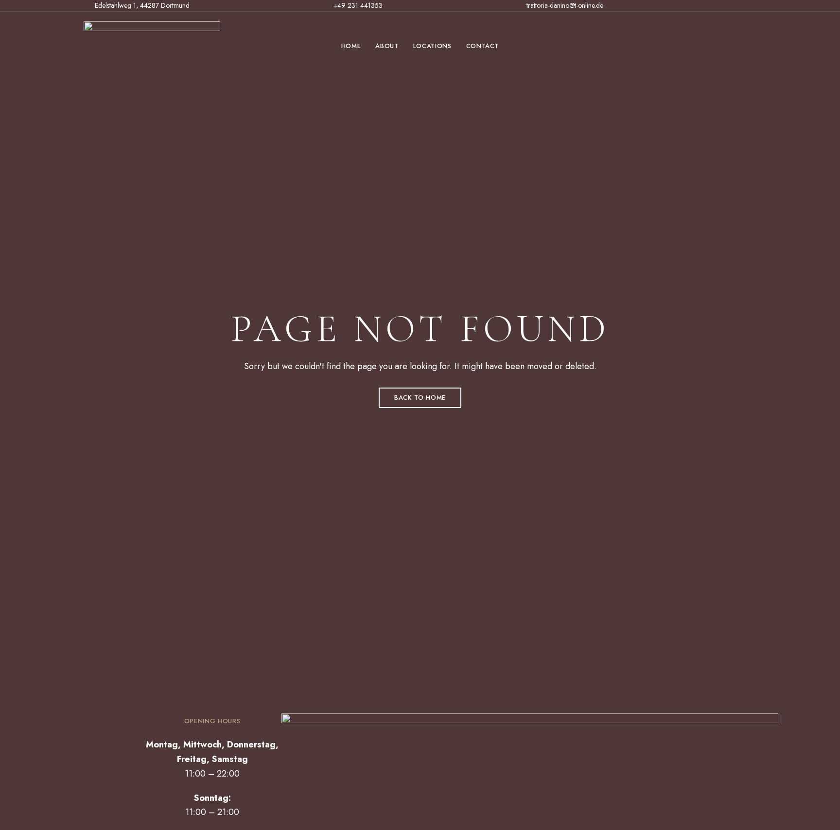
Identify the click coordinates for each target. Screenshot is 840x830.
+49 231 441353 (357, 5)
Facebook (738, 6)
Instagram (753, 6)
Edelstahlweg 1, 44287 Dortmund (141, 5)
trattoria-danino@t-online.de (564, 5)
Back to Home (420, 397)
